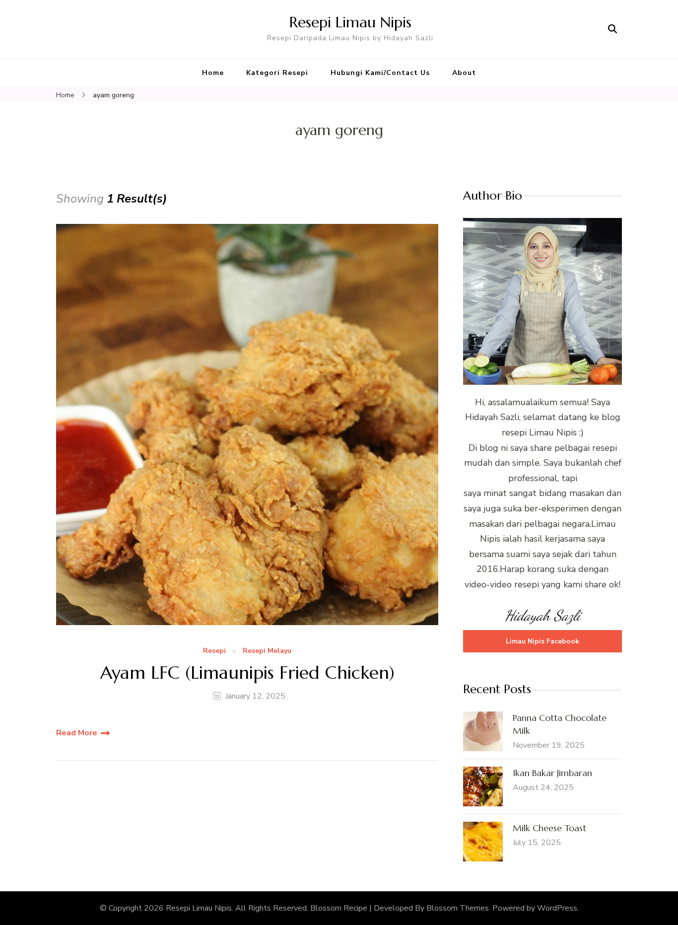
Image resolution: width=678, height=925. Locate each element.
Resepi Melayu (267, 651)
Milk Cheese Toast (549, 828)
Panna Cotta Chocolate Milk (560, 724)
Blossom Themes (457, 908)
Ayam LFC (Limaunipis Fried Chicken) (247, 672)
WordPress (557, 908)
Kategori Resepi (277, 72)
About (464, 72)
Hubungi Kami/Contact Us (380, 72)
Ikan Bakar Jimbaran (552, 773)
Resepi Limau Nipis (350, 22)
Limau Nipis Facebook (542, 641)
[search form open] (612, 29)
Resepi (214, 651)
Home (213, 72)
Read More (76, 732)
